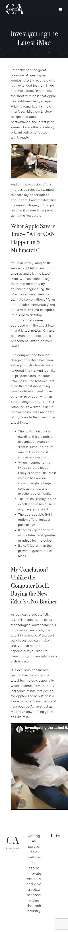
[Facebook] (51, 835)
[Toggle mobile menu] (61, 10)
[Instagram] (58, 835)
